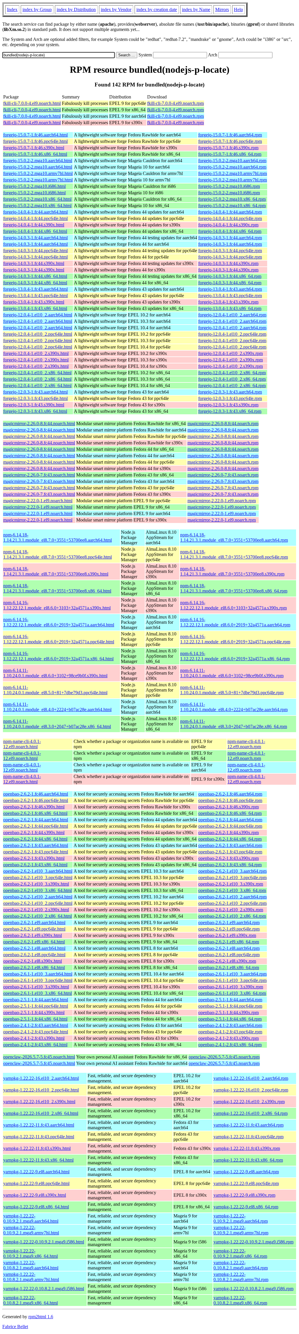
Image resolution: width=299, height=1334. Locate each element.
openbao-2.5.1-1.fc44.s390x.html (34, 1012)
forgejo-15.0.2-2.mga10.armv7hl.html (38, 173)
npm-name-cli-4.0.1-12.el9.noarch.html (22, 744)
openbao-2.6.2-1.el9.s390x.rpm (227, 935)
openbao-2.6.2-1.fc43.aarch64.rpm (230, 845)
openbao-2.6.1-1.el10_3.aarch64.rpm (232, 973)
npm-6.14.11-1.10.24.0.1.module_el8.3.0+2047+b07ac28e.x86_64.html (57, 724)
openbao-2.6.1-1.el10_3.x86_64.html (37, 993)
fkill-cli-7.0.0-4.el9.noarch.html (32, 103)
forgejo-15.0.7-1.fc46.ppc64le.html (35, 141)
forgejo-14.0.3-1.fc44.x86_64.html (35, 276)
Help (238, 9)
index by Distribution (76, 9)
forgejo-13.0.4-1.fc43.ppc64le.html (35, 295)
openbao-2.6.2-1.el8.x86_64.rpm (228, 967)
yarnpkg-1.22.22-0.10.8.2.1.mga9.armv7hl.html (31, 1277)
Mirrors (222, 9)
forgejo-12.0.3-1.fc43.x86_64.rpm (229, 411)
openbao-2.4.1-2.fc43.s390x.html (34, 1038)
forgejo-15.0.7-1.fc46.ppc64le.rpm (230, 141)
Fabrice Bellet (15, 1326)
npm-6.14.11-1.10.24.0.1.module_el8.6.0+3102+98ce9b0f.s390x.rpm (232, 673)
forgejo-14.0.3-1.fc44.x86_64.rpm (229, 276)
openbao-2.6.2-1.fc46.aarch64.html (35, 793)
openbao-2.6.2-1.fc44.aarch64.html (35, 819)
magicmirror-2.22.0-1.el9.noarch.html (37, 500)
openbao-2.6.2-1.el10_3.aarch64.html (37, 871)
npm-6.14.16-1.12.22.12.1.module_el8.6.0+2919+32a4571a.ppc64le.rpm (235, 639)
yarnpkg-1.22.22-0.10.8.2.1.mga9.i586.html (43, 1288)
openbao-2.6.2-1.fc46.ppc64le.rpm (230, 800)
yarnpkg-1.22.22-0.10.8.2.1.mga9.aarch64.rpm (240, 1265)
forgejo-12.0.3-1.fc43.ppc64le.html (35, 398)
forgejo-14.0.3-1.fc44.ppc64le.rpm (230, 250)
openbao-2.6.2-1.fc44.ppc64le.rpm (230, 826)
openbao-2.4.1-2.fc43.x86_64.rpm (230, 1044)
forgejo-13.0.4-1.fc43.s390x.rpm (228, 301)
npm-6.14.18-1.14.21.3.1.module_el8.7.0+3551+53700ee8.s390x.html (55, 571)
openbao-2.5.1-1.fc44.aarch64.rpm (230, 999)
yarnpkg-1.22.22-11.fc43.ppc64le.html (38, 1136)
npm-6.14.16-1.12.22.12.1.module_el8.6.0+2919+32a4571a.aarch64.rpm (235, 622)
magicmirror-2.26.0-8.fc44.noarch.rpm (222, 423)
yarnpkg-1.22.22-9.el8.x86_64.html (36, 1206)
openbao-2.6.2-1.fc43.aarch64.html (35, 845)
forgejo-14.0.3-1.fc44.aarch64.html (35, 237)
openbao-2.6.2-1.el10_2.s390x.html (36, 909)
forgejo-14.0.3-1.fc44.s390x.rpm (228, 263)
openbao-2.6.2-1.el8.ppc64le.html (34, 954)
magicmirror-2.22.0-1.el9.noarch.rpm (221, 500)
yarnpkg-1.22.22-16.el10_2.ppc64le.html (41, 1089)
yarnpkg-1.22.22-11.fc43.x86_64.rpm (248, 1160)
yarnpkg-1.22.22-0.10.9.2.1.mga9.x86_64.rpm (240, 1253)
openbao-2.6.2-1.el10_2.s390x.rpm (230, 909)
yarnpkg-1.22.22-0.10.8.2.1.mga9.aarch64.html (30, 1265)
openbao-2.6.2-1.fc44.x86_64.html (35, 838)
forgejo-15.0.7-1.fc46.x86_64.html (35, 154)
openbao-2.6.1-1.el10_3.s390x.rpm (230, 986)
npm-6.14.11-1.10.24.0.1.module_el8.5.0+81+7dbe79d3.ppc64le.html (55, 690)
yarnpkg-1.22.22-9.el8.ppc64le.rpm (246, 1183)
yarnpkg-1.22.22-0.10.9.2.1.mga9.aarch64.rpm (240, 1218)
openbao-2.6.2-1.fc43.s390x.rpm (228, 858)
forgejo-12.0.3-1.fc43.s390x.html (33, 404)
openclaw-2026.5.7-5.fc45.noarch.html (39, 1056)
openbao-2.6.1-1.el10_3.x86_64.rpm (232, 993)
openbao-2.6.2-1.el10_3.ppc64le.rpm (232, 877)
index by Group (37, 9)
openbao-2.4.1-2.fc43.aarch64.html (35, 1025)
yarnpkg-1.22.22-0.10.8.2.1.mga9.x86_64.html (30, 1300)
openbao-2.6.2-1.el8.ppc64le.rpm (229, 954)
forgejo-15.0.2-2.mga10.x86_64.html (37, 199)
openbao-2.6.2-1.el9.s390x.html (32, 935)
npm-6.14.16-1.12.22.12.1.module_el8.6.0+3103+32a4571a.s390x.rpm (233, 605)
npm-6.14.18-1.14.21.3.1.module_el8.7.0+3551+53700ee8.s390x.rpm (232, 571)
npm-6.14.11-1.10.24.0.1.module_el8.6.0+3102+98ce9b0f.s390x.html (55, 673)
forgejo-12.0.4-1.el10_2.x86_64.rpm (232, 372)
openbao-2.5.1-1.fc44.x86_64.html (35, 1018)
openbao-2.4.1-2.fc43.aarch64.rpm (230, 1025)
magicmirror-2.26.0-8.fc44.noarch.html (39, 423)
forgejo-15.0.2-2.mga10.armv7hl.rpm (232, 173)
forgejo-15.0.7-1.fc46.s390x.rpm (228, 147)
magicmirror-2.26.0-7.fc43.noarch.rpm (222, 474)
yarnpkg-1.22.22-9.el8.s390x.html (34, 1195)
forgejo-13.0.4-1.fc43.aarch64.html (35, 289)
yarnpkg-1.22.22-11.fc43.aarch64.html (38, 1124)
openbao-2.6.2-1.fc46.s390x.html (34, 806)
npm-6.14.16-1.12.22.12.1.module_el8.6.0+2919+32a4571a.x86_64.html (58, 656)
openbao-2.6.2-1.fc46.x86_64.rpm (230, 813)
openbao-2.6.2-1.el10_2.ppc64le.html (37, 903)
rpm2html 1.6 (40, 1316)
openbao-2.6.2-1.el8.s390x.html (32, 961)
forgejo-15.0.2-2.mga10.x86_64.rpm (232, 199)
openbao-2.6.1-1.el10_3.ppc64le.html (37, 980)
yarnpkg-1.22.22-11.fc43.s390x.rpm (246, 1148)
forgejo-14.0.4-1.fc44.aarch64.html (35, 211)
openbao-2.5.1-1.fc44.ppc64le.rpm (230, 1006)
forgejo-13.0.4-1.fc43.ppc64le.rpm (230, 295)
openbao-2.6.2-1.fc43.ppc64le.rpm (230, 851)
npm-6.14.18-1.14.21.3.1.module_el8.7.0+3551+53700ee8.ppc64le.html (57, 554)
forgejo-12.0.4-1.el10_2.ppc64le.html (37, 334)
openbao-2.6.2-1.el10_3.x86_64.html (37, 890)
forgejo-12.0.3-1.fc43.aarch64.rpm (230, 391)
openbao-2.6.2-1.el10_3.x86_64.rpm (232, 890)
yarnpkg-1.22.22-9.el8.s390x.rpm (244, 1195)
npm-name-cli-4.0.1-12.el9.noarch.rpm (246, 744)
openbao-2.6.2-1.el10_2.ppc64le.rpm (232, 903)
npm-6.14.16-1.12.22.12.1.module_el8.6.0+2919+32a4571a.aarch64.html (58, 622)
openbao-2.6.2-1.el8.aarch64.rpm (229, 948)
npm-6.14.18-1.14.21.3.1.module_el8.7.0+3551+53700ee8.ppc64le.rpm (234, 554)
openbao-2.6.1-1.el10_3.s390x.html (36, 986)
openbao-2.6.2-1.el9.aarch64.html (34, 922)
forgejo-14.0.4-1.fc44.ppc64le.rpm (230, 218)
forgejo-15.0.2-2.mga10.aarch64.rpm (232, 160)
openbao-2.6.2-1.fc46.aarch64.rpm (230, 793)
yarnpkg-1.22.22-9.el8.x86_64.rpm (245, 1206)
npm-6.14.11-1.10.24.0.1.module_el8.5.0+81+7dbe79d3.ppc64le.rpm (232, 690)
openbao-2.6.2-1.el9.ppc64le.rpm (229, 928)
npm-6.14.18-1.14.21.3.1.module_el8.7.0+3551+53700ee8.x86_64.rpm (233, 588)
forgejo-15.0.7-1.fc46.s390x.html (33, 147)
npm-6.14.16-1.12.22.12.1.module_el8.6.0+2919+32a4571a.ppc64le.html (58, 639)
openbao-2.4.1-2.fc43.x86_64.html (35, 1044)
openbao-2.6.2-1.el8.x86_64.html (34, 967)
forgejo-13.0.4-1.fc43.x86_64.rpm (229, 308)
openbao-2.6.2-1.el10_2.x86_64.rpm (232, 916)
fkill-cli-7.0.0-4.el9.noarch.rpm (175, 103)
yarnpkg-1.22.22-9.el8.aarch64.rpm (246, 1171)
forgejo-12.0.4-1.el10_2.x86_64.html (37, 372)
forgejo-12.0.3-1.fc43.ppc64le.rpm (230, 398)
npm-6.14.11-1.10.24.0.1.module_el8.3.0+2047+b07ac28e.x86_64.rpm (233, 724)
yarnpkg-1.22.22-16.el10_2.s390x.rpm (249, 1101)
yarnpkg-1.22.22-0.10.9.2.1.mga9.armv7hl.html (31, 1230)
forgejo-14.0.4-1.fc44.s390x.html (33, 224)
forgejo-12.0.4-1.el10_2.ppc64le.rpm (232, 334)
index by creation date (156, 9)
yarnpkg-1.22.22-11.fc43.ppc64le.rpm (248, 1136)
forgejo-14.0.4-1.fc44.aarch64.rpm (230, 211)
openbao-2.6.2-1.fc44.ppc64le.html (35, 826)
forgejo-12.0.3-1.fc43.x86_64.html (35, 411)
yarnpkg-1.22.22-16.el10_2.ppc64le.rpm (250, 1089)
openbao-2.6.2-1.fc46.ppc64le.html (35, 800)
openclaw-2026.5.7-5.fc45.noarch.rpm (224, 1056)
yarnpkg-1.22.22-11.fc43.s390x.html (37, 1148)
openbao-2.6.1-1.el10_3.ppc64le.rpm (232, 980)
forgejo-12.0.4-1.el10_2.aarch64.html (37, 314)
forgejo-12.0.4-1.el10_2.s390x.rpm (230, 353)
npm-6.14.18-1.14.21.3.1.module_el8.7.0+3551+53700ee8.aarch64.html (57, 537)
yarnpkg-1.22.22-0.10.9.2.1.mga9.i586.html (43, 1241)
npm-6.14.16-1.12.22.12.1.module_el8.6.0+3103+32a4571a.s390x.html (57, 605)
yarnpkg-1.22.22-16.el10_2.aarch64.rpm (250, 1078)
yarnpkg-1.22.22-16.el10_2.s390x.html (39, 1101)
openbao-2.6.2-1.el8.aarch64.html (34, 948)
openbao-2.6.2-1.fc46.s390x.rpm (228, 806)
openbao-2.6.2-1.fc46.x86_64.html (35, 813)
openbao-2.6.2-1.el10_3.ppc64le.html (37, 877)
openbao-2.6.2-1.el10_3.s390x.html (36, 883)
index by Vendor (116, 9)
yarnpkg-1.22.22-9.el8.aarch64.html (36, 1171)
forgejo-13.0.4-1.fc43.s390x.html (33, 301)
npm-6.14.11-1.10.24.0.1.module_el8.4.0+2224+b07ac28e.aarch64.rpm (234, 707)
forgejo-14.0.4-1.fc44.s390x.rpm (228, 224)
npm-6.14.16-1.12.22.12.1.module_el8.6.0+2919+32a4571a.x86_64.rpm (235, 656)
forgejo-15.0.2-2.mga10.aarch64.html (37, 160)
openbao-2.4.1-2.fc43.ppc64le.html (35, 1031)
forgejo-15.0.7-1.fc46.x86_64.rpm (229, 154)
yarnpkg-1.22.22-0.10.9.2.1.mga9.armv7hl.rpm (240, 1230)
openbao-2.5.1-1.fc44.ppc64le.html (35, 1006)
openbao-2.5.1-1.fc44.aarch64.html (35, 999)
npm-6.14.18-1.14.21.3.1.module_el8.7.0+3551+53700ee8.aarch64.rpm (234, 537)
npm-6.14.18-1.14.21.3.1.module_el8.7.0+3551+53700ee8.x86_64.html (57, 588)
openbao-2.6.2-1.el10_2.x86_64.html (37, 916)
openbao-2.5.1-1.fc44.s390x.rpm (228, 1012)
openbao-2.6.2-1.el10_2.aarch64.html (37, 896)
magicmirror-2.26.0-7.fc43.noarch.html (39, 474)
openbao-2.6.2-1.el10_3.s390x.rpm (230, 883)
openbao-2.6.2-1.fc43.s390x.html (34, 858)
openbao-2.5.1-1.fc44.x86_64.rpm (230, 1018)
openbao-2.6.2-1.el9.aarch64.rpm (229, 922)
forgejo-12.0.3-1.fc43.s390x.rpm (228, 404)
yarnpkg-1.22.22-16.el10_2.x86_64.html (40, 1113)
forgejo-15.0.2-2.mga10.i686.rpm (229, 186)
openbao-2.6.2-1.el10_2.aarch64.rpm (232, 896)
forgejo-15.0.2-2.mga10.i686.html (34, 186)
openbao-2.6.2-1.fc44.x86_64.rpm (230, 838)
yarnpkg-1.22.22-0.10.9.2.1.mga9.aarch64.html (30, 1218)
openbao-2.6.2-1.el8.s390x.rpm (227, 961)
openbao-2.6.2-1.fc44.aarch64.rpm (230, 819)
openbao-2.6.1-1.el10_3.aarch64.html (37, 973)
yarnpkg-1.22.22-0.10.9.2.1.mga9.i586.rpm (253, 1241)
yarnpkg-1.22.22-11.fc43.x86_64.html (38, 1160)
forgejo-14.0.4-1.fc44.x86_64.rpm (229, 231)
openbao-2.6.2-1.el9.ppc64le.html (34, 928)
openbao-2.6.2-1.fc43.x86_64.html (35, 864)
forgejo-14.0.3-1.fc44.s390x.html (33, 263)
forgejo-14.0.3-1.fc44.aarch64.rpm (230, 237)
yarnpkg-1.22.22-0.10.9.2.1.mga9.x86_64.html (30, 1253)
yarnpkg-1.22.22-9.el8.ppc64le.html (36, 1183)
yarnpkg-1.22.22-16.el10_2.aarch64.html (41, 1078)
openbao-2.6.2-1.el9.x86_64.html (34, 941)
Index (12, 9)
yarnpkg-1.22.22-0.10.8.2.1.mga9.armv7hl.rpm (240, 1277)
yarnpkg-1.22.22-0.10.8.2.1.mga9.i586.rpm (253, 1288)
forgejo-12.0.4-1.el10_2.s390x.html (36, 353)
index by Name (196, 9)
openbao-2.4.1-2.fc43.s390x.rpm (228, 1038)
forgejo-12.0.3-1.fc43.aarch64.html (35, 391)
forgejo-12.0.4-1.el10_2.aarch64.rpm (232, 314)
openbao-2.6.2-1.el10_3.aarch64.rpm (232, 871)
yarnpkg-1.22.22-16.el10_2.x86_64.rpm (250, 1113)
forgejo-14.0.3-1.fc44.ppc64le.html (35, 250)
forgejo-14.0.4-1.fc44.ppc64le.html (35, 218)
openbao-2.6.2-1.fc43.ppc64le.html (35, 851)
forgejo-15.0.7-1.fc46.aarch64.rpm (230, 134)
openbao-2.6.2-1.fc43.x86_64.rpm (230, 864)
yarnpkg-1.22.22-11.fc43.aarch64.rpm (248, 1124)
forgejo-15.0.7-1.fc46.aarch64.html (35, 134)
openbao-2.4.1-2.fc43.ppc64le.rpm (230, 1031)
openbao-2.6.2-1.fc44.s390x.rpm (228, 832)
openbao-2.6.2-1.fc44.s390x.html (34, 832)
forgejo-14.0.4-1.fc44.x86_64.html (35, 231)
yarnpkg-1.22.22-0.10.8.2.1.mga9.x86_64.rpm (240, 1300)
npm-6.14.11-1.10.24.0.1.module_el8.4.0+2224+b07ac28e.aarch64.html (57, 707)
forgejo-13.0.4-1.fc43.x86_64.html (35, 308)
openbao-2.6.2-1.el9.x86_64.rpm (228, 941)
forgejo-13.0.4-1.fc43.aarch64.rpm (230, 289)
